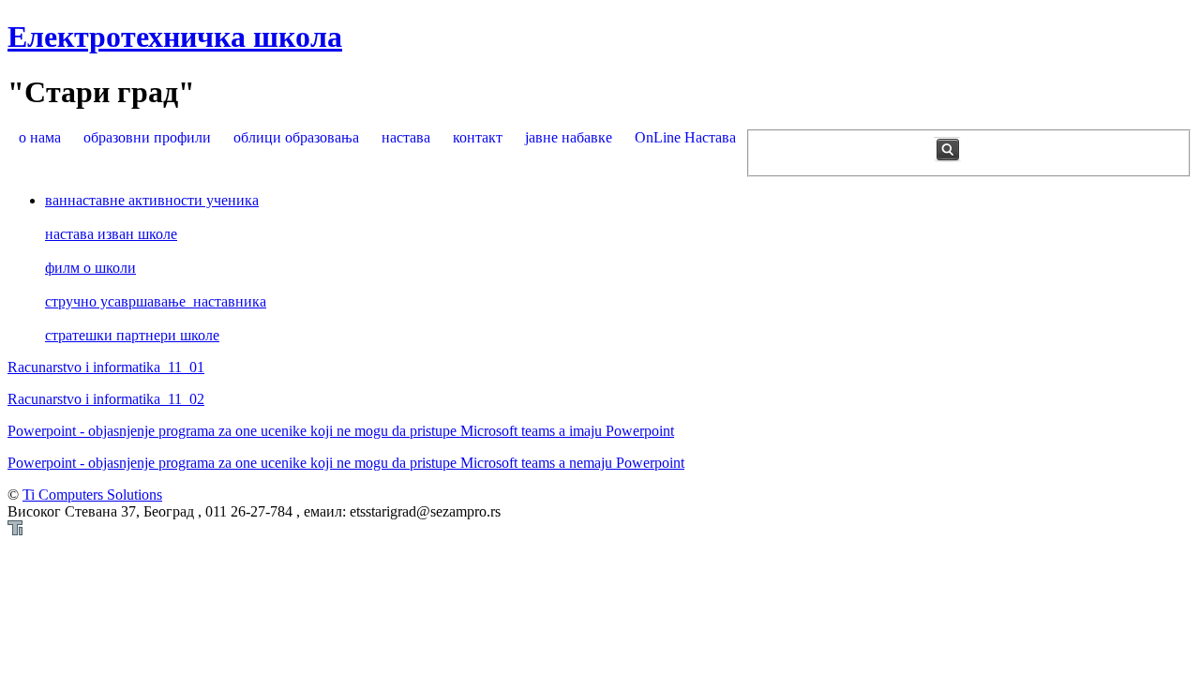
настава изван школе (111, 234)
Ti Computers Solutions (92, 494)
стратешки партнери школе (132, 335)
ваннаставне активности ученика (152, 200)
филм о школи (90, 268)
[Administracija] (15, 530)
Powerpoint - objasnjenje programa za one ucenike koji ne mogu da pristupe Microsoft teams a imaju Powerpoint (341, 431)
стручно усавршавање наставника (155, 301)
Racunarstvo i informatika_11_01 (106, 367)
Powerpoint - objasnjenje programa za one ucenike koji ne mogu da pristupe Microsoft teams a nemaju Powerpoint (346, 463)
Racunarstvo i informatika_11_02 (106, 399)
